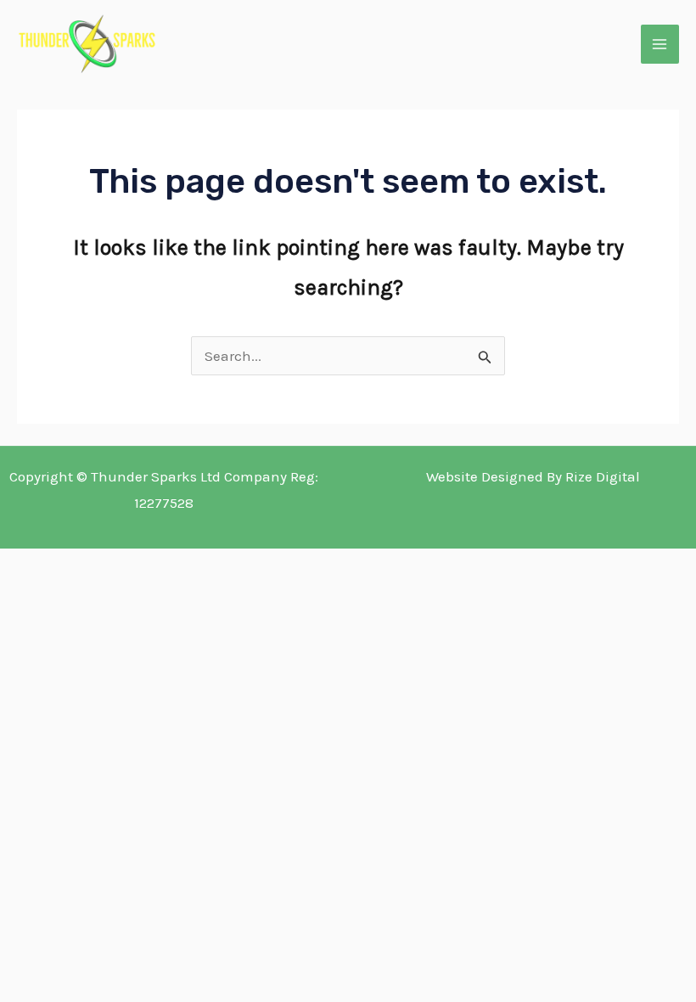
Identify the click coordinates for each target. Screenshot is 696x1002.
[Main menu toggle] (660, 44)
